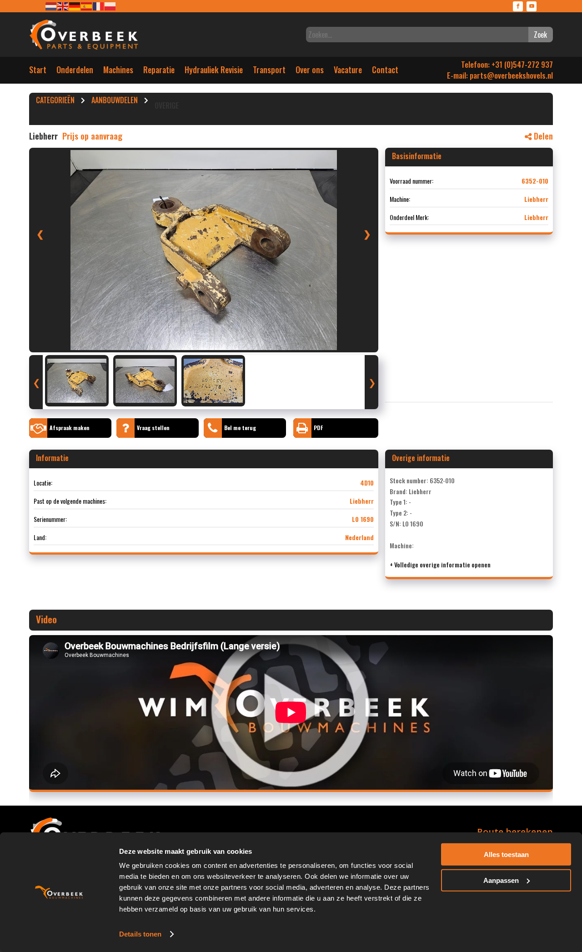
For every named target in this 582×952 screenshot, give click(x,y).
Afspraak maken (70, 427)
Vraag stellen (153, 427)
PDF (318, 427)
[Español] (87, 5)
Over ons (310, 71)
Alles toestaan (506, 854)
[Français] (99, 5)
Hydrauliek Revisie (214, 71)
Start (37, 71)
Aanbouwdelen (114, 101)
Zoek (540, 34)
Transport (269, 71)
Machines (118, 71)
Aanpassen (501, 880)
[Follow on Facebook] (518, 6)
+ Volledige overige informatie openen (440, 564)
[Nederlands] (51, 5)
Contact (385, 71)
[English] (63, 5)
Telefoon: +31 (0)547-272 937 (507, 64)
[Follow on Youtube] (532, 6)
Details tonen (140, 934)
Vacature (348, 71)
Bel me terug (240, 427)
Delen (542, 136)
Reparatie (159, 71)
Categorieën (55, 101)
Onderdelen (74, 71)
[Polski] (110, 5)
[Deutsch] (75, 5)
